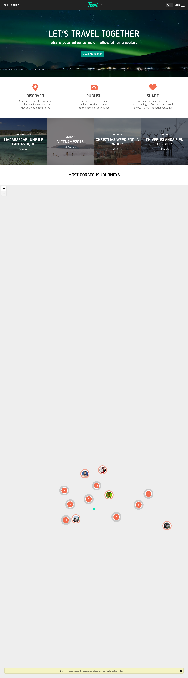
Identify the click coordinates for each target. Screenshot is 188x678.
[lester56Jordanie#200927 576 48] (109, 495)
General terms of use (116, 671)
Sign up (15, 5)
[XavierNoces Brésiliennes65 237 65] (76, 519)
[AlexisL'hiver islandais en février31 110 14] (85, 473)
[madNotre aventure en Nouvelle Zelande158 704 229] (167, 525)
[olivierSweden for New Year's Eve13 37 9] (102, 470)
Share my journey (93, 54)
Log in (6, 5)
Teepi (94, 5)
